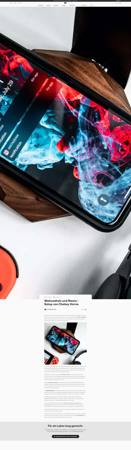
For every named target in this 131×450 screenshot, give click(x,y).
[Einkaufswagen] (120, 3)
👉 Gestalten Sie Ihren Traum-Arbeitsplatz (65, 436)
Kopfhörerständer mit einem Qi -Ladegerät (71, 403)
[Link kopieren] (85, 309)
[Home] (65, 3)
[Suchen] (115, 3)
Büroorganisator (47, 404)
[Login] (117, 3)
